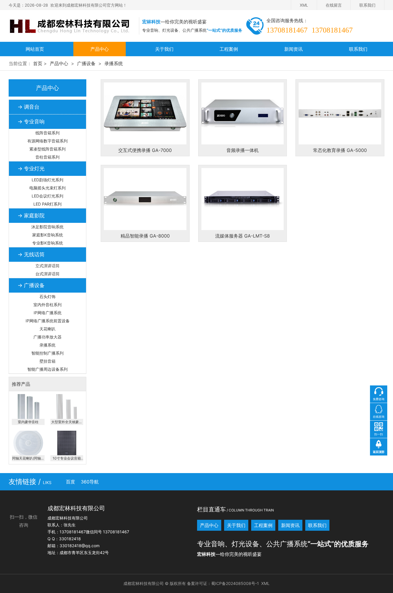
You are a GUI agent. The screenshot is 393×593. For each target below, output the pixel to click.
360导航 (90, 482)
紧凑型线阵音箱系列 (47, 148)
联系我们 (367, 5)
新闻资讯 (293, 49)
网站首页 (35, 49)
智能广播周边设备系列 (47, 369)
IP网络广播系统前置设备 (48, 320)
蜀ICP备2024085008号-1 (235, 583)
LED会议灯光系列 (47, 195)
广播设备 (86, 63)
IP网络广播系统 (48, 312)
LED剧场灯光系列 (47, 179)
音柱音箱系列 (47, 157)
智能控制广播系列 (47, 353)
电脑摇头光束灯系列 (47, 187)
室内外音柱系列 (47, 304)
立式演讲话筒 (47, 265)
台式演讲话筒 (47, 273)
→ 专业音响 (31, 121)
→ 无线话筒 (31, 254)
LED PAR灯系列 (47, 204)
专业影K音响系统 (47, 242)
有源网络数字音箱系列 (47, 140)
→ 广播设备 (31, 285)
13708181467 (287, 30)
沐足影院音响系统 (47, 226)
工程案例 (229, 49)
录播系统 (113, 63)
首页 (37, 63)
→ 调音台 (28, 107)
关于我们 (164, 49)
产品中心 (99, 49)
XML (304, 5)
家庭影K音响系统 (47, 234)
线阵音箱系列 (47, 132)
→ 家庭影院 (31, 215)
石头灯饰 (47, 296)
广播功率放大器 (47, 336)
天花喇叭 (47, 328)
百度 (70, 482)
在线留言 (334, 5)
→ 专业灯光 (31, 168)
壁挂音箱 (47, 361)
